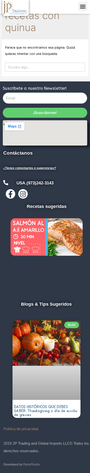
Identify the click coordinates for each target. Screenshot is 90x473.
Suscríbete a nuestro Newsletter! (35, 88)
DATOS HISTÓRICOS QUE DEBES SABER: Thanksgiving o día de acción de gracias (46, 410)
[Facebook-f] (10, 194)
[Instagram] (23, 194)
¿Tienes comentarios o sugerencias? (29, 168)
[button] (82, 6)
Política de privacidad (21, 429)
